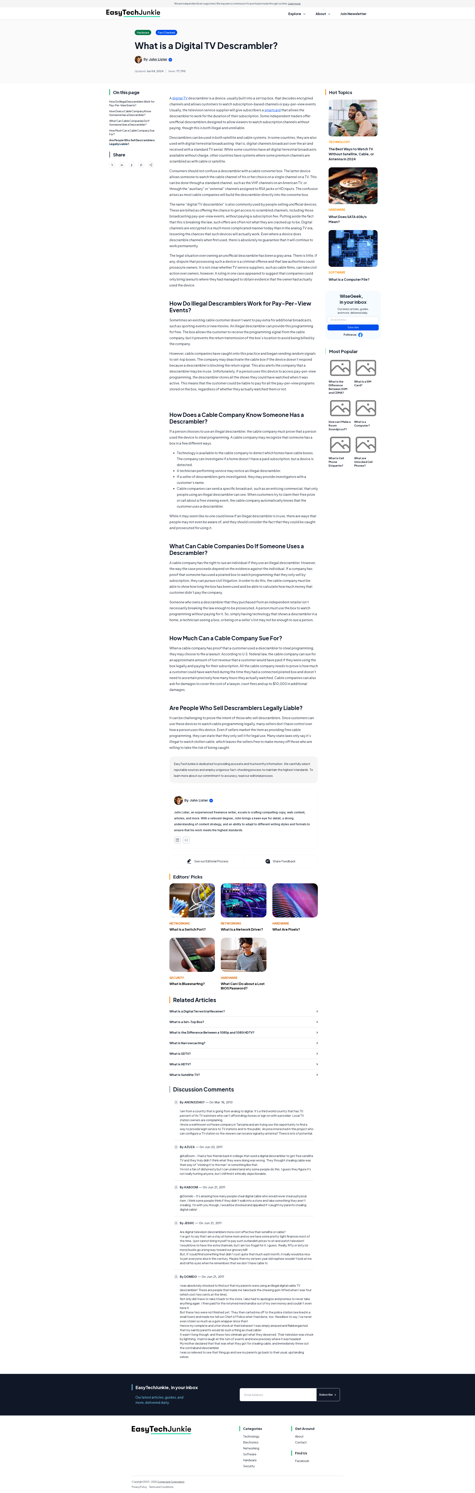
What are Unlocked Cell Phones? (363, 461)
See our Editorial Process (211, 861)
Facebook (302, 1461)
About (299, 1436)
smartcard (272, 110)
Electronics (250, 1442)
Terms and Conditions (161, 1487)
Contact (301, 1442)
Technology (339, 142)
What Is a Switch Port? (187, 929)
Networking (179, 923)
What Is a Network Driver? (242, 929)
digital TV (180, 98)
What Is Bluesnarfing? (187, 983)
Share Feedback (284, 861)
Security (176, 978)
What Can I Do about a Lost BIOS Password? (243, 985)
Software (337, 272)
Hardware (280, 923)
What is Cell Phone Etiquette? (336, 461)
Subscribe (353, 327)
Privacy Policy (139, 1487)
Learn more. (294, 3)
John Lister (158, 59)
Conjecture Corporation (170, 1481)
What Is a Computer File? (349, 279)
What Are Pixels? (286, 929)
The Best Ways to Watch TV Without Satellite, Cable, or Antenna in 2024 (351, 154)
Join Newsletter (353, 14)
